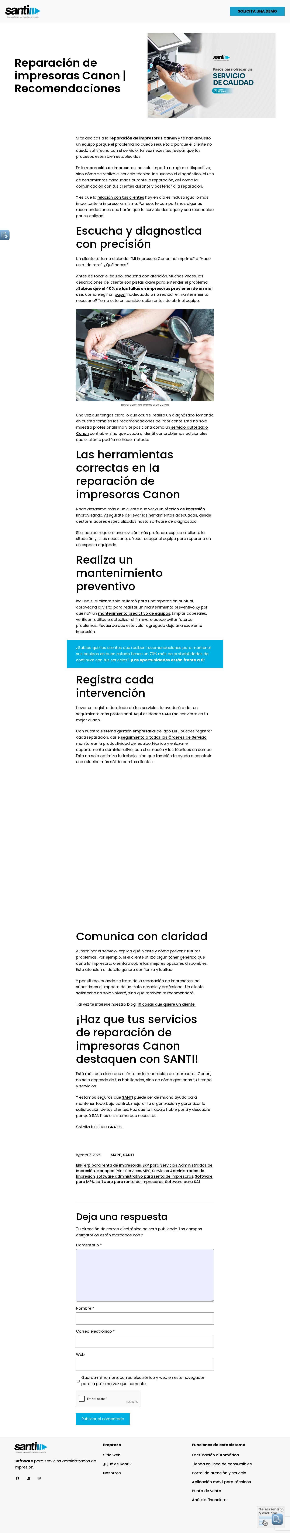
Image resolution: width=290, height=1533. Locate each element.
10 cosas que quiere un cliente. (167, 1004)
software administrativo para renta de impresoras (144, 1176)
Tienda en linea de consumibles (222, 1464)
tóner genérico (182, 957)
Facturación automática (215, 1455)
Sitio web (112, 1455)
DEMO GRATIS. (109, 1127)
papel (120, 294)
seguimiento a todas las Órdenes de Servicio (164, 737)
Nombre (85, 1308)
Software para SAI (182, 1181)
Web (80, 1354)
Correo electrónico (95, 1331)
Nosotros (112, 1473)
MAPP (116, 1154)
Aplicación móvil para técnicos (221, 1481)
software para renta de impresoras (129, 1181)
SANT (127, 1097)
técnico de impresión (184, 509)
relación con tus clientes (120, 197)
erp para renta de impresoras (112, 1165)
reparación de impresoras (111, 167)
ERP (175, 731)
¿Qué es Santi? (117, 1464)
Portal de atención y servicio (219, 1473)
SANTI (168, 713)
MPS (147, 1170)
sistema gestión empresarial (129, 731)
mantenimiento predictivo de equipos (134, 613)
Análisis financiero (209, 1499)
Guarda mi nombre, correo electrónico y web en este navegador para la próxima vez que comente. (142, 1380)
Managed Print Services (118, 1170)
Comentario (89, 1245)
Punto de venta (206, 1490)
